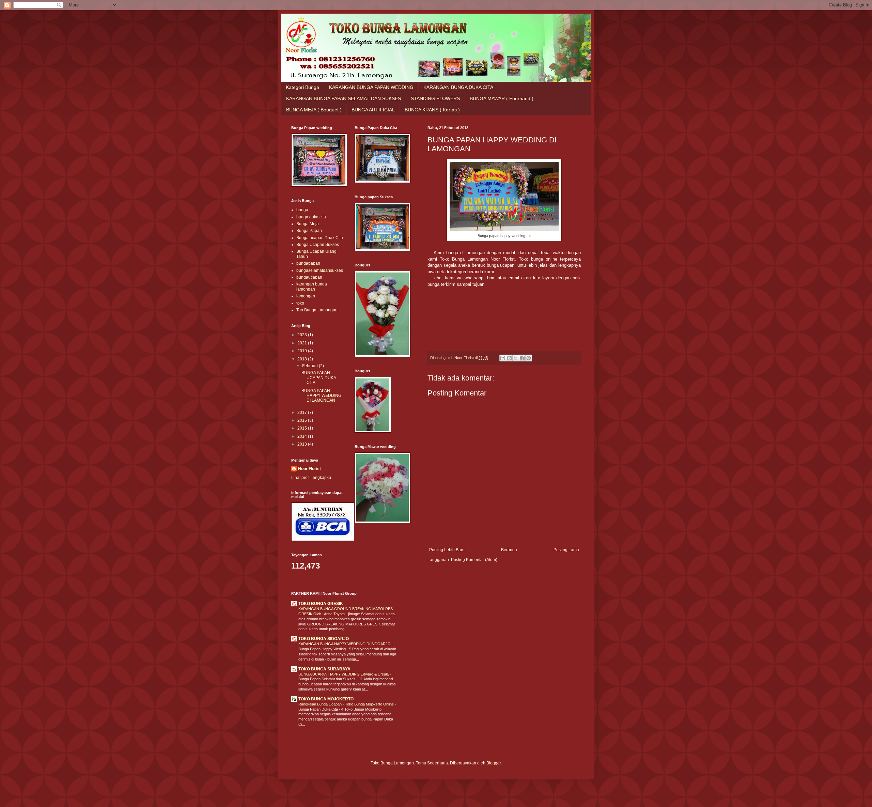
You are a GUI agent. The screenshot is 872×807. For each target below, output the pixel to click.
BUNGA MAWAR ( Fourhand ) (501, 98)
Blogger (493, 763)
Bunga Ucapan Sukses (317, 244)
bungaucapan (309, 277)
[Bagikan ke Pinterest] (528, 358)
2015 (302, 428)
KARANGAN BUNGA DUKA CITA (458, 87)
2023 (302, 334)
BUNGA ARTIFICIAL (373, 109)
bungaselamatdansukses (319, 270)
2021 (302, 343)
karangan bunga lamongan (311, 286)
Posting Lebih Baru (447, 549)
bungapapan (308, 263)
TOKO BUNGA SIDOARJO (323, 638)
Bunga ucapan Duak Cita (319, 237)
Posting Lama (566, 549)
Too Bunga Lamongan (317, 310)
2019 (302, 350)
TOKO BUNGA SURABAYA (324, 669)
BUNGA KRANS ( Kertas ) (432, 109)
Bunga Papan (309, 230)
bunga (302, 209)
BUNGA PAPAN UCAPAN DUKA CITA (318, 377)
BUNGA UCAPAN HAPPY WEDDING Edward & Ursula (344, 674)
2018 (302, 359)
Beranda (509, 549)
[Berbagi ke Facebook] (522, 358)
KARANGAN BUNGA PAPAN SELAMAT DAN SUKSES (343, 98)
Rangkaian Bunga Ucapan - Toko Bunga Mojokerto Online (346, 704)
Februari (310, 365)
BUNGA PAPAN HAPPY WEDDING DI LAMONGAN (321, 395)
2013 (302, 444)
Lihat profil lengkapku (311, 477)
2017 (302, 412)
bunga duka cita (311, 217)
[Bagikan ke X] (515, 358)
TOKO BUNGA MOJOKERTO (326, 699)
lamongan (305, 296)
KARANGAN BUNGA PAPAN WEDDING (371, 87)
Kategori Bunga (302, 87)
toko (300, 303)
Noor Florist (309, 468)
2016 (302, 420)
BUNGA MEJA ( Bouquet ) (314, 109)
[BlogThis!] (509, 358)
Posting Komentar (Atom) (474, 559)
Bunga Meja (307, 223)
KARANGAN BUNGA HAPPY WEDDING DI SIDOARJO (345, 644)
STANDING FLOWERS (435, 98)
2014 (302, 436)
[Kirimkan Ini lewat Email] (502, 358)
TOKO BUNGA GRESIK (320, 603)
